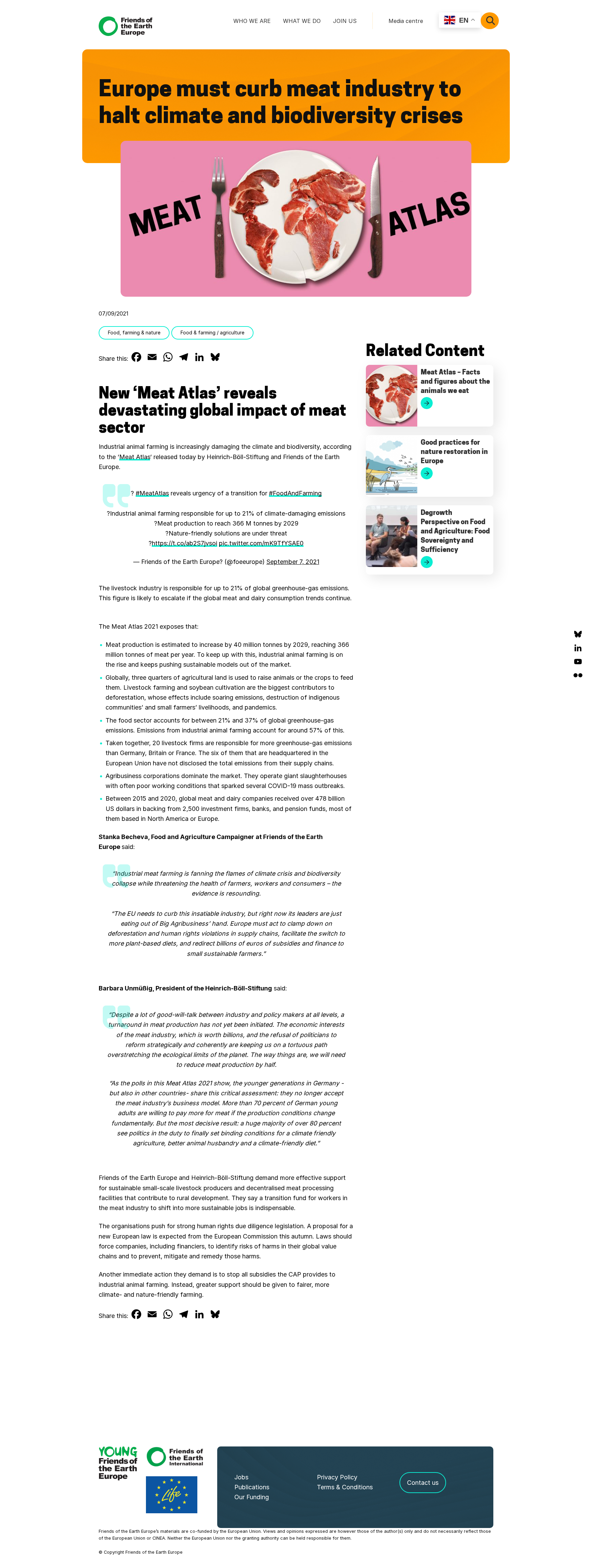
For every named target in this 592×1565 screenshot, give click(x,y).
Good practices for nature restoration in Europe (454, 452)
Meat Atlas (134, 456)
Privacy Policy (337, 1477)
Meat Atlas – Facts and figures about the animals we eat (455, 382)
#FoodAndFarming (295, 493)
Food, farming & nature (134, 332)
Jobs (241, 1477)
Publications (251, 1487)
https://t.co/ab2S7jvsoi (184, 543)
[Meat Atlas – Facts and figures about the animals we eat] (391, 396)
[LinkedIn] (578, 648)
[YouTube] (578, 661)
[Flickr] (578, 675)
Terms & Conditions (345, 1487)
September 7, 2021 (293, 561)
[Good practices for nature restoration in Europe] (391, 466)
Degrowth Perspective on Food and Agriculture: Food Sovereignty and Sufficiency (455, 532)
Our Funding (251, 1497)
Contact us (423, 1482)
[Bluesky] (578, 634)
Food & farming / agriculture (212, 332)
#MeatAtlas (152, 493)
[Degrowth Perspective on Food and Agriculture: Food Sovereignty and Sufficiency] (391, 536)
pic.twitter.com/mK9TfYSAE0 (261, 543)
